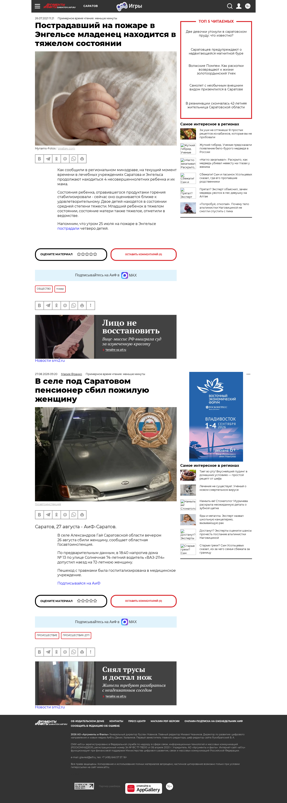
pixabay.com (66, 148)
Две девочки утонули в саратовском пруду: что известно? (216, 33)
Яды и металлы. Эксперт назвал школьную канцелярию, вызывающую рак (222, 519)
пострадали (68, 228)
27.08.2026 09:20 (46, 374)
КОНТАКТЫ (116, 721)
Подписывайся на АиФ (78, 583)
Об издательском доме (87, 721)
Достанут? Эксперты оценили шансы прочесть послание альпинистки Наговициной (226, 534)
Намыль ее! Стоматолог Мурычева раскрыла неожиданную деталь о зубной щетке (224, 504)
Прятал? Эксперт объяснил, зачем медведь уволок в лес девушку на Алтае (223, 193)
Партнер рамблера (109, 786)
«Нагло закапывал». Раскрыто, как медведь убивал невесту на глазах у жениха (225, 163)
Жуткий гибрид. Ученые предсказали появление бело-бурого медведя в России (226, 148)
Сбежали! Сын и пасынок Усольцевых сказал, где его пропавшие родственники (226, 178)
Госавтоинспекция (48, 504)
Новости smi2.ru (50, 360)
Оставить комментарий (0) (143, 254)
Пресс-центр (137, 721)
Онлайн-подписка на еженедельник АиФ (214, 721)
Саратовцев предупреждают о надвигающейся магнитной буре (216, 51)
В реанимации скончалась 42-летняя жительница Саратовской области (216, 105)
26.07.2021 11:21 (44, 18)
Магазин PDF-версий (165, 721)
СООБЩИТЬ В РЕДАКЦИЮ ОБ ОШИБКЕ (95, 725)
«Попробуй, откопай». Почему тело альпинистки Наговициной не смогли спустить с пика (224, 207)
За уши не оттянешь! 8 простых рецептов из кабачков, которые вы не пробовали (226, 133)
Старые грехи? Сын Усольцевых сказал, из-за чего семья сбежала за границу (225, 549)
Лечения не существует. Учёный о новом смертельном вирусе (223, 487)
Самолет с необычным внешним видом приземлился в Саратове (216, 87)
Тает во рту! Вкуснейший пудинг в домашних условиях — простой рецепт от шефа (223, 475)
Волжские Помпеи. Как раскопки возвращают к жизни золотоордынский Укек (216, 69)
